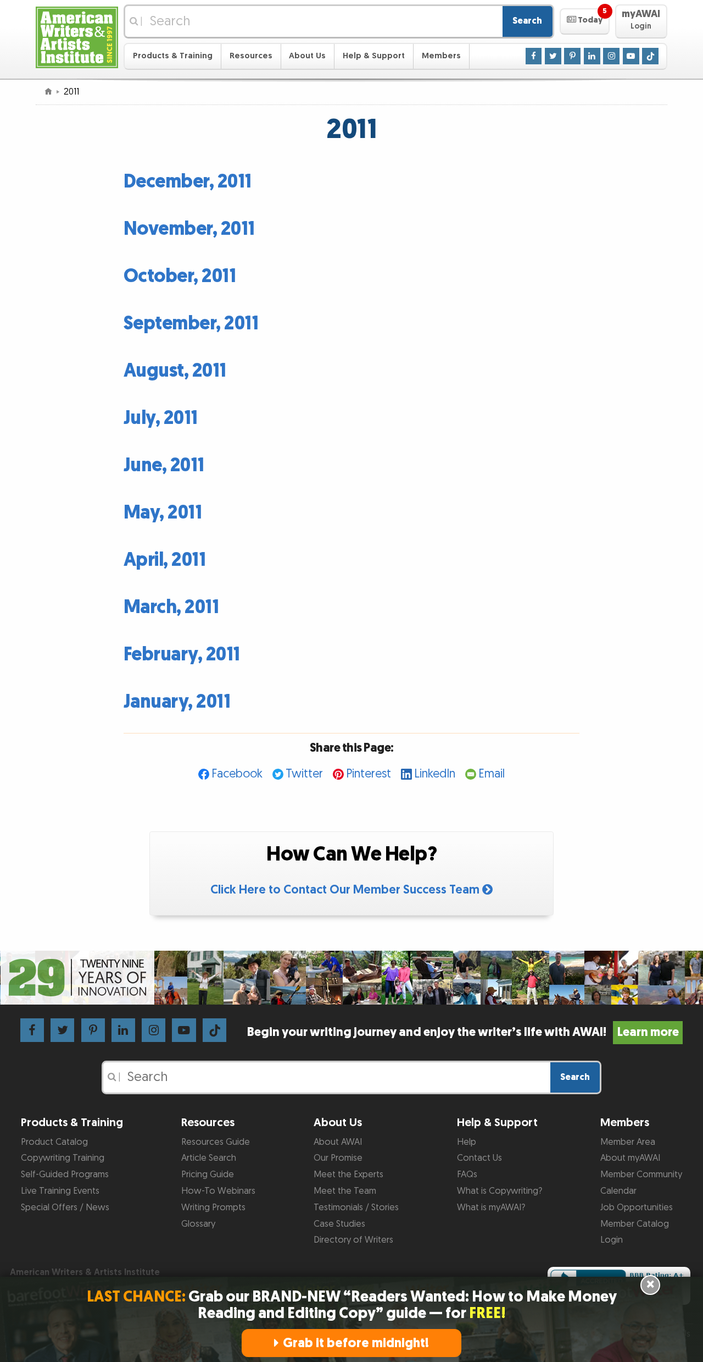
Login (611, 1240)
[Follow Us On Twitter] (553, 55)
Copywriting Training (62, 1158)
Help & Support (374, 56)
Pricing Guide (207, 1174)
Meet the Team (345, 1191)
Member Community (641, 1174)
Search (527, 21)
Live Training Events (60, 1191)
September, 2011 (191, 323)
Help (466, 1142)
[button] (585, 21)
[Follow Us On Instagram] (611, 55)
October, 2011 (180, 276)
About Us (307, 56)
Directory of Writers (353, 1240)
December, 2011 (188, 181)
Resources (251, 56)
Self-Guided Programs (65, 1174)
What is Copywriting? (499, 1191)
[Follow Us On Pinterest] (572, 55)
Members (441, 56)
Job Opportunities (636, 1207)
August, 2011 (175, 371)
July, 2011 (161, 418)
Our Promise (338, 1158)
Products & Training (173, 56)
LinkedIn (434, 774)
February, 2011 (182, 654)
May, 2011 (163, 512)
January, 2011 (177, 702)
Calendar (618, 1191)
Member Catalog (634, 1224)
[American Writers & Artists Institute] (77, 36)
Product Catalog (54, 1142)
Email (491, 774)
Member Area (627, 1142)
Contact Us (479, 1158)
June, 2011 (164, 465)
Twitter (304, 774)
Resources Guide (215, 1142)
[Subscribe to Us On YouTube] (631, 55)
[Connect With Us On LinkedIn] (592, 55)
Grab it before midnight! (356, 1343)
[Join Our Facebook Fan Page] (534, 55)
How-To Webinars (218, 1191)
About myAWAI (630, 1158)
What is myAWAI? (491, 1207)
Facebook (237, 774)
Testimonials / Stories (356, 1207)
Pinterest (368, 774)
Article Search (208, 1158)
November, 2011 (189, 229)
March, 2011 (171, 607)
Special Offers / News (65, 1207)
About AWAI (338, 1142)
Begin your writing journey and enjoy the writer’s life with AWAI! (462, 1032)
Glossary (198, 1224)
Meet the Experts (348, 1174)
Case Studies (339, 1224)
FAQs (467, 1174)
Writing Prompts (213, 1207)
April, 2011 (165, 560)
